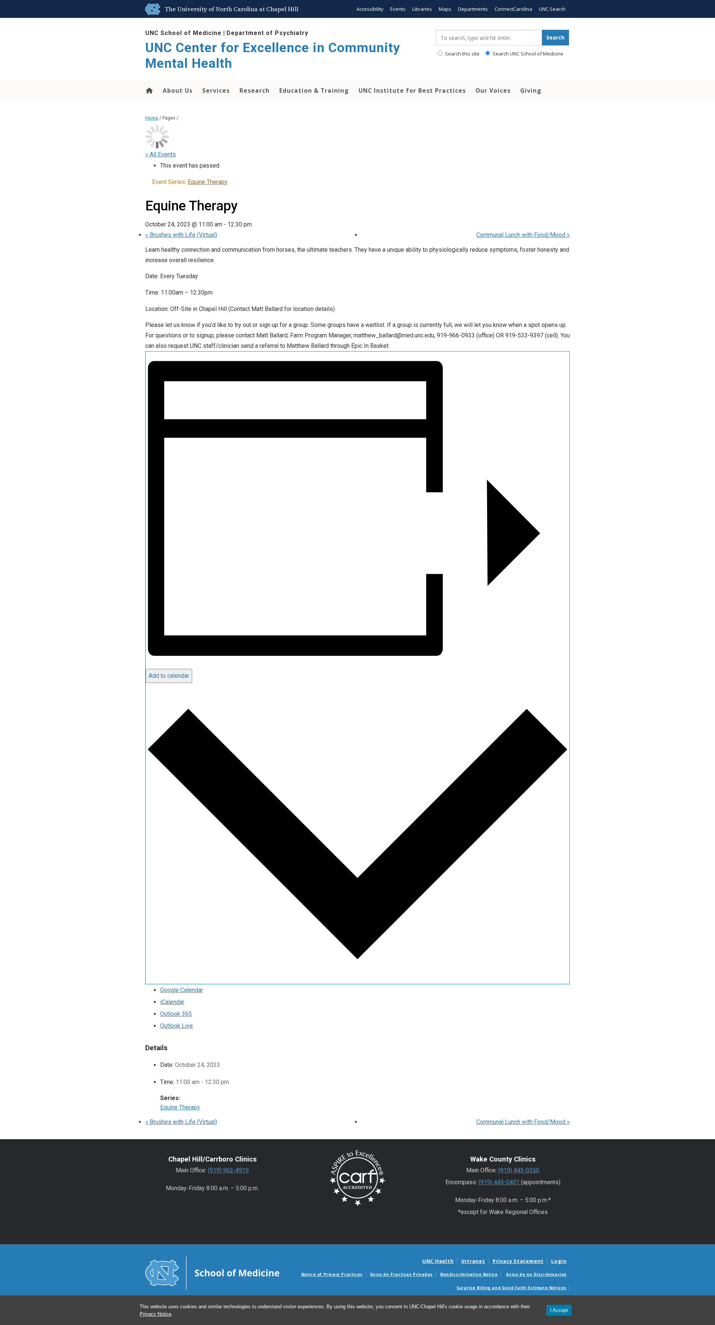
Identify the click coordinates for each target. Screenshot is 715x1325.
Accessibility (370, 9)
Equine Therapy (180, 1107)
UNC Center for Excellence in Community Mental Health (272, 55)
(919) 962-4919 (228, 1170)
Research (254, 90)
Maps (445, 9)
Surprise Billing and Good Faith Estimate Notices (511, 1287)
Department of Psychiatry (267, 32)
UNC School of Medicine (183, 32)
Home (149, 90)
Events (398, 9)
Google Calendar (181, 990)
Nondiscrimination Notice (469, 1274)
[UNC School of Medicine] (212, 1272)
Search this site (462, 53)
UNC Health (438, 1261)
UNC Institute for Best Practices (412, 90)
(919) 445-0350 (518, 1170)
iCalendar (172, 1001)
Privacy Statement (518, 1261)
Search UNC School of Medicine (527, 53)
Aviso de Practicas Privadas (401, 1274)
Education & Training (314, 90)
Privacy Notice (155, 1314)
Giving (530, 90)
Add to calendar (169, 675)
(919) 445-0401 (500, 1182)
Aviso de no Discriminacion (536, 1274)
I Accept (559, 1310)
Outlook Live (176, 1025)
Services (216, 90)
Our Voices (493, 90)
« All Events (160, 154)
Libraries (422, 9)
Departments (473, 9)
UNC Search (552, 9)
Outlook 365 (176, 1013)
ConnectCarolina (513, 9)
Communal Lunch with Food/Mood (523, 234)
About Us (178, 90)
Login (559, 1261)
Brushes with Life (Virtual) (181, 234)
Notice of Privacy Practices (332, 1274)
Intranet (473, 1261)
